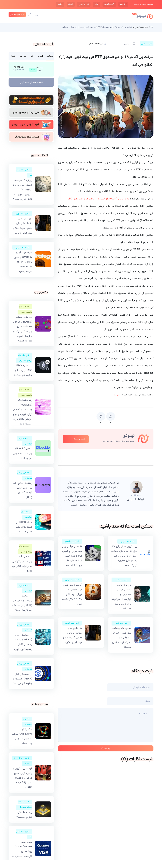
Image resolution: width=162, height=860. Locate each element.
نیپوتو (117, 395)
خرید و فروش (31, 82)
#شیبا (60, 4)
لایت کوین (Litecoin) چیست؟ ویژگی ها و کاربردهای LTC (98, 199)
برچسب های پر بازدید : (143, 4)
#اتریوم (123, 4)
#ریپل (70, 4)
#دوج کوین (84, 4)
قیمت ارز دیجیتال (17, 14)
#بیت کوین (109, 4)
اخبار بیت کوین (127, 541)
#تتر (96, 4)
